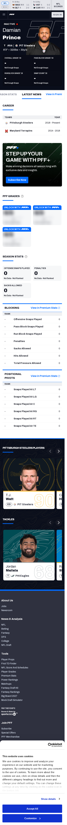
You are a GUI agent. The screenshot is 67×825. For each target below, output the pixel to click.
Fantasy (5, 633)
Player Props (7, 659)
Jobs (3, 606)
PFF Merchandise (10, 737)
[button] (17, 180)
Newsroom (6, 610)
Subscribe (6, 728)
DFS (3, 637)
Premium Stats (8, 676)
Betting (5, 629)
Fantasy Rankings (10, 692)
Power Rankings (9, 680)
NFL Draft (6, 645)
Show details (48, 799)
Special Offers (8, 733)
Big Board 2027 (9, 696)
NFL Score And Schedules (14, 667)
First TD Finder (8, 663)
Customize (30, 818)
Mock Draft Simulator (12, 700)
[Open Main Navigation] (4, 15)
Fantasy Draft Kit (9, 688)
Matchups (6, 684)
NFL (5, 3)
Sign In (57, 15)
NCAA (5, 7)
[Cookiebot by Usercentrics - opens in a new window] (48, 745)
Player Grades (8, 671)
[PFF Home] (11, 15)
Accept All (32, 808)
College (5, 641)
